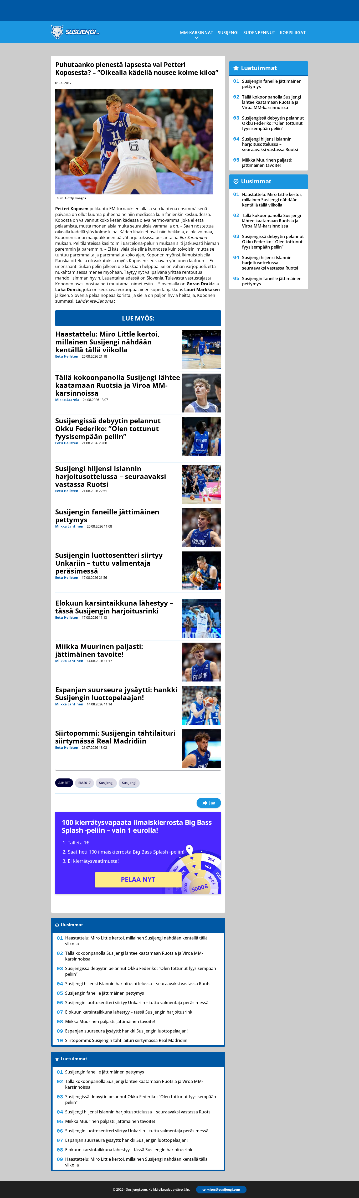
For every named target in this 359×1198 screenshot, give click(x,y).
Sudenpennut (259, 32)
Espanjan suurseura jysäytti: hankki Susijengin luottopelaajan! (116, 693)
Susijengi (228, 32)
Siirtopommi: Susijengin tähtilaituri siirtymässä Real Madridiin (115, 737)
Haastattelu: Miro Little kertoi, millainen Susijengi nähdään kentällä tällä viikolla (107, 341)
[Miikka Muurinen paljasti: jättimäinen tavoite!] (201, 662)
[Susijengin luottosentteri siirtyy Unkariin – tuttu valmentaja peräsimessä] (201, 570)
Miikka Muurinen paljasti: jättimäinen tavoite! (99, 650)
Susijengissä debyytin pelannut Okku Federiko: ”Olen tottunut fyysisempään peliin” (108, 428)
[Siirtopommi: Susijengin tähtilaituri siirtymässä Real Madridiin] (201, 748)
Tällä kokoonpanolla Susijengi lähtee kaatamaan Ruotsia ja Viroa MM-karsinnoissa (117, 385)
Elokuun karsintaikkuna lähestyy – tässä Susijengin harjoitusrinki (114, 607)
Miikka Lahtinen (69, 526)
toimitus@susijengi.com (221, 1189)
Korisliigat (293, 32)
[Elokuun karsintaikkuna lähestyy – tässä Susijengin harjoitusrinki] (201, 618)
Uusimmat (72, 925)
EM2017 (84, 782)
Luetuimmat (74, 1059)
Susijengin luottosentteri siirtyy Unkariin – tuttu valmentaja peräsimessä (109, 563)
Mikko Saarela (67, 399)
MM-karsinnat (196, 32)
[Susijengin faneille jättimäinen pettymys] (201, 527)
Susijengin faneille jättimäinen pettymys (107, 515)
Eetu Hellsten (66, 356)
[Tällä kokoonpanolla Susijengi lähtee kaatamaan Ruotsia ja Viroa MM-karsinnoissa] (201, 393)
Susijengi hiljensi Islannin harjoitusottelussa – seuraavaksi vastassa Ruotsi (110, 476)
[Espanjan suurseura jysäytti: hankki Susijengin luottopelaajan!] (201, 705)
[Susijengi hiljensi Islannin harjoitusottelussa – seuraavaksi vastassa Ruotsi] (201, 484)
